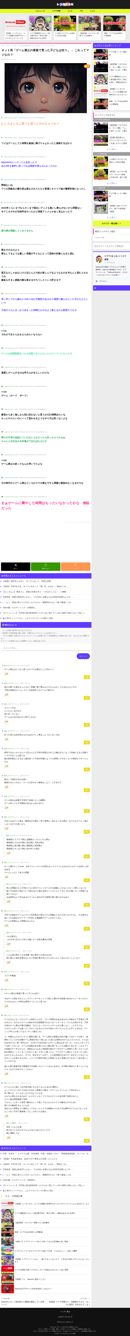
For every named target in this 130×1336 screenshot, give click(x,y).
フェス (92, 11)
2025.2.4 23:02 (24, 665)
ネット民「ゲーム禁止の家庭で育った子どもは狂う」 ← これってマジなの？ (33, 45)
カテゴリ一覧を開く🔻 (111, 223)
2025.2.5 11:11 (24, 911)
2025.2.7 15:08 (26, 951)
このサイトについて (65, 1317)
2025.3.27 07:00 (24, 1015)
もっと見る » (111, 149)
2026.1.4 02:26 (22, 1123)
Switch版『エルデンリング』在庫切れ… (20, 607)
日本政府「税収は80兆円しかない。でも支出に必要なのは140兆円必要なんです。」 (38, 597)
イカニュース (40, 11)
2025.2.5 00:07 (24, 704)
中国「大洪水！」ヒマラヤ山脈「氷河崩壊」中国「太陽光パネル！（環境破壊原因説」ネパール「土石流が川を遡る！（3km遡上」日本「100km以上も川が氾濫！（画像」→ (47, 1153)
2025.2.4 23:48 (24, 683)
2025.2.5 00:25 (24, 731)
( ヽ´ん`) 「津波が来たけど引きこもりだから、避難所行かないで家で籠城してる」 (38, 602)
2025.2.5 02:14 (24, 775)
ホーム (3, 45)
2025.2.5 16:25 (26, 932)
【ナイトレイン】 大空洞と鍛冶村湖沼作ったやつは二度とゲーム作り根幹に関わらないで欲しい (44, 613)
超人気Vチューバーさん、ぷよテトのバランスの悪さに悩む (28, 618)
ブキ (81, 11)
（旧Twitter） (103, 281)
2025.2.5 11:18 (26, 835)
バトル (70, 11)
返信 (86, 677)
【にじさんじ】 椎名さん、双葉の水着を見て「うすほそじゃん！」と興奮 (34, 592)
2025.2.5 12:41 (26, 884)
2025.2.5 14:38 (24, 972)
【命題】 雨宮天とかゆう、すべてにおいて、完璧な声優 (27, 581)
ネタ (8, 45)
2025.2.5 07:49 (24, 862)
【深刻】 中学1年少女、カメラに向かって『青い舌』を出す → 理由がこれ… (35, 586)
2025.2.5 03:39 (24, 817)
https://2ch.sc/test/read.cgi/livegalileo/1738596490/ (79, 522)
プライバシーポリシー (65, 1322)
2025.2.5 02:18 (24, 796)
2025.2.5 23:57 (24, 989)
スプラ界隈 (56, 11)
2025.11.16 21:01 (25, 1083)
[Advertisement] (45, 542)
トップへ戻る (65, 1312)
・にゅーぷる (99, 237)
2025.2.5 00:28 (24, 748)
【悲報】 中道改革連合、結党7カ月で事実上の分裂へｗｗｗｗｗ (30, 1159)
